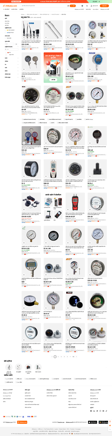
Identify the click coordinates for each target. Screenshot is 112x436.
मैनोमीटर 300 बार (93, 378)
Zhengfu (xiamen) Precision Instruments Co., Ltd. (75, 80)
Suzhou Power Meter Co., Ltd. (29, 79)
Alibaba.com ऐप (69, 422)
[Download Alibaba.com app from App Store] (92, 422)
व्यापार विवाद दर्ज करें (72, 398)
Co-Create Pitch (7, 395)
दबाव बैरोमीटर (79, 119)
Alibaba (22, 14)
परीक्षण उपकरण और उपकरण (32, 14)
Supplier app (61, 422)
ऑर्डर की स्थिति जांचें (94, 398)
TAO (68, 429)
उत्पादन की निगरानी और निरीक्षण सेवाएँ (32, 404)
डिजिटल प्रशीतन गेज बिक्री (63, 122)
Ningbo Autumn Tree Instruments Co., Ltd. (97, 154)
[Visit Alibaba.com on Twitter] (97, 411)
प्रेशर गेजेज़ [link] (63, 14)
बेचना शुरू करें (92, 395)
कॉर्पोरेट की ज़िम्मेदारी (7, 398)
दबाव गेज (52, 122)
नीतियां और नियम (28, 407)
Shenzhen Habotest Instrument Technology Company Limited (75, 219)
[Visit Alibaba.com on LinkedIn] (94, 411)
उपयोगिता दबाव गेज (9, 382)
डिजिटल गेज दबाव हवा (43, 122)
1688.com (40, 429)
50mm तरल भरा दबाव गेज (30, 378)
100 (73, 356)
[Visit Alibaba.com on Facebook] (91, 411)
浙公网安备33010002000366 (81, 433)
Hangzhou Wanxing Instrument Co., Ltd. (31, 285)
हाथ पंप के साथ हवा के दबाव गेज (81, 378)
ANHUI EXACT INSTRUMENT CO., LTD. (31, 187)
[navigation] (11, 186)
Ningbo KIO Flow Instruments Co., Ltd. (75, 253)
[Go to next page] (76, 356)
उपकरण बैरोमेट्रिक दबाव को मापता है (55, 119)
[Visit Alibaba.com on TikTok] (106, 411)
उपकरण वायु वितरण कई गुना (44, 378)
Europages (78, 429)
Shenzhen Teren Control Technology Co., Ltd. (53, 152)
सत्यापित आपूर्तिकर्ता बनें (94, 401)
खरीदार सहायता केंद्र (72, 393)
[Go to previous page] (52, 356)
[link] (110, 421)
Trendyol (72, 429)
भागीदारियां (92, 404)
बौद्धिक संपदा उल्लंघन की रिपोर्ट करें (74, 404)
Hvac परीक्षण (19, 382)
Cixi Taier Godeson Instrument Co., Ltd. (75, 153)
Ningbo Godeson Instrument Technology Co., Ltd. (53, 47)
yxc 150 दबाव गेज (9, 378)
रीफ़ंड (69, 401)
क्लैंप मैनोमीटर (42, 119)
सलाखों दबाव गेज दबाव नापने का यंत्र (30, 119)
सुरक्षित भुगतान (27, 393)
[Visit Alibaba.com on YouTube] (103, 411)
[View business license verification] (69, 433)
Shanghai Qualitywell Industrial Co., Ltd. (31, 252)
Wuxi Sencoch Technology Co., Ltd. (96, 187)
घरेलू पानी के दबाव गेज (69, 119)
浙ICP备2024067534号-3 (95, 433)
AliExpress (34, 429)
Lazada (56, 429)
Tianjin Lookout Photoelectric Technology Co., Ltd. (53, 186)
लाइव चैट (70, 395)
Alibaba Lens (9, 422)
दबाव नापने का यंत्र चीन (67, 378)
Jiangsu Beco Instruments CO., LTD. (74, 114)
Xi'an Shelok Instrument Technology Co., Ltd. (97, 219)
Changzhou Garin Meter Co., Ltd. (51, 112)
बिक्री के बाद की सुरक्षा (29, 401)
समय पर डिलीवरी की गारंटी (30, 398)
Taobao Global (62, 429)
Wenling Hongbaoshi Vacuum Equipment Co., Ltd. (31, 153)
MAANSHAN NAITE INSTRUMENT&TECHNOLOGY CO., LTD (53, 251)
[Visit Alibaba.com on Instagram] (100, 411)
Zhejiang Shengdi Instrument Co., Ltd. (96, 47)
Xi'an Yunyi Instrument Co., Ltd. (95, 79)
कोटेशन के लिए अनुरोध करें (51, 395)
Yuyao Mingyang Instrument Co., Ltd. (96, 112)
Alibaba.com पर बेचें (94, 393)
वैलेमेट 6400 (19, 378)
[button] (68, 6)
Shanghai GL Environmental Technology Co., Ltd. (97, 253)
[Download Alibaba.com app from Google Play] (104, 422)
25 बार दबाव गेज (56, 378)
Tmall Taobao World (48, 429)
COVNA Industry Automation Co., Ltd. (74, 47)
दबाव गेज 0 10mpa (89, 119)
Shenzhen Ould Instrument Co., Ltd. (30, 47)
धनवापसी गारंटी (28, 395)
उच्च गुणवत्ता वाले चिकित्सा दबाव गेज (29, 122)
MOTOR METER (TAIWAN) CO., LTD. (74, 186)
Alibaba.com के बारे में (7, 389)
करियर (4, 401)
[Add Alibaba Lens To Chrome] (22, 422)
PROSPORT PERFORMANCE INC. (29, 112)
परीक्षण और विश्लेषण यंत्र (44, 14)
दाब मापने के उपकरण (55, 14)
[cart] (87, 6)
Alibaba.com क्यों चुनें (7, 393)
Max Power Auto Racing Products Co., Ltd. (31, 221)
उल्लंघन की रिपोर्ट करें (72, 407)
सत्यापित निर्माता (50, 393)
